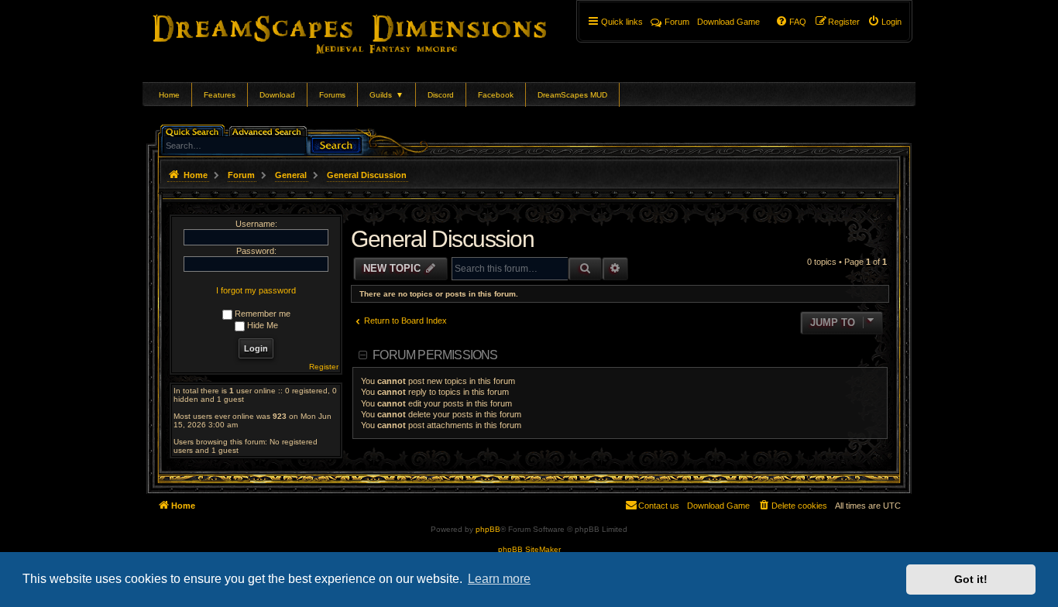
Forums (332, 95)
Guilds (386, 95)
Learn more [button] (499, 578)
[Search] (336, 144)
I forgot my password (256, 290)
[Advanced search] (269, 130)
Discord (441, 95)
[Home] (371, 31)
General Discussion (442, 239)
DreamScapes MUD (572, 95)
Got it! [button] (971, 579)
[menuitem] (884, 21)
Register (323, 366)
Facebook (496, 95)
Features (219, 95)
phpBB (488, 529)
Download (277, 95)
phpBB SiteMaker (529, 549)
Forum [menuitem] (677, 21)
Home (169, 95)
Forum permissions (435, 355)
